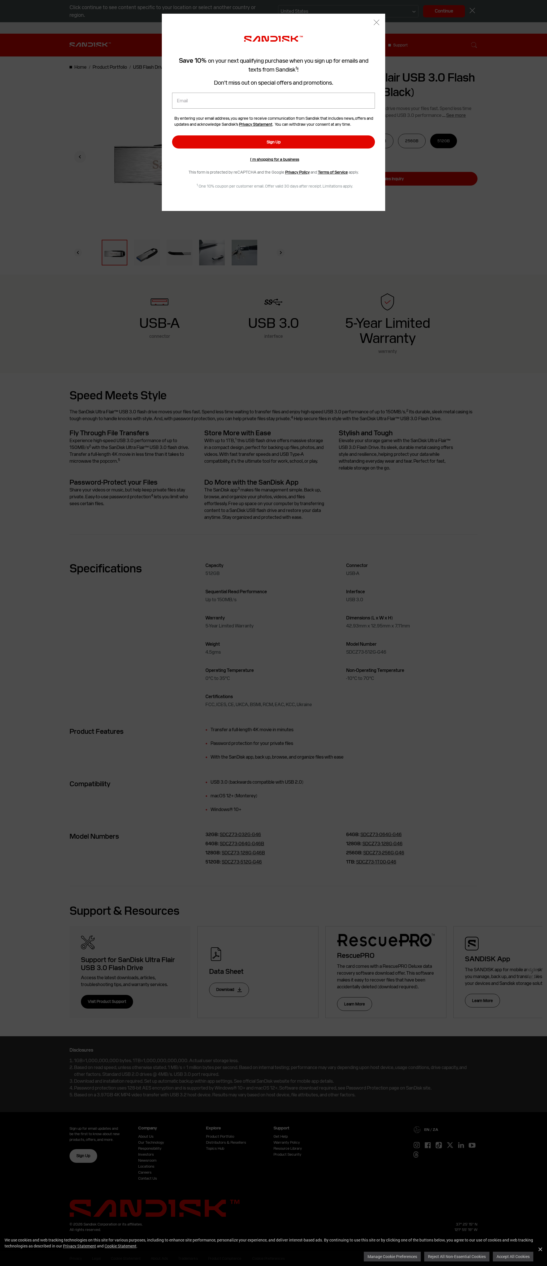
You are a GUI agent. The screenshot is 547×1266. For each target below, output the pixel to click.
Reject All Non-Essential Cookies (457, 1256)
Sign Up (274, 142)
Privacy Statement (79, 1246)
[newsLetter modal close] (376, 23)
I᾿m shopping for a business (274, 159)
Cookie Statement (120, 1246)
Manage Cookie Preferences (392, 1256)
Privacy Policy (297, 172)
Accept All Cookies (513, 1256)
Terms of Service (333, 172)
